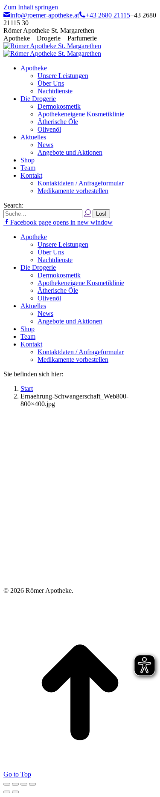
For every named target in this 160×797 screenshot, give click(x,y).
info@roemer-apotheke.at (44, 15)
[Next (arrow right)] (15, 792)
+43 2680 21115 (108, 15)
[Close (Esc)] (6, 784)
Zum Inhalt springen (30, 7)
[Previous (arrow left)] (6, 792)
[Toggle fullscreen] (23, 784)
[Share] (15, 784)
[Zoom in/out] (32, 784)
